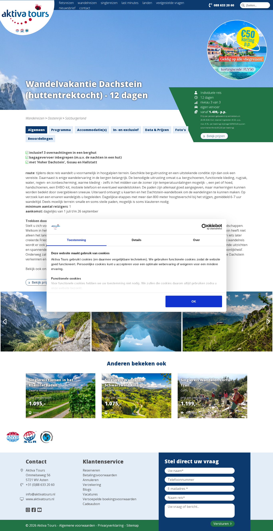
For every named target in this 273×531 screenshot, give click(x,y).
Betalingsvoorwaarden (100, 475)
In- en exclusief (126, 130)
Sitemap (133, 525)
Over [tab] (196, 240)
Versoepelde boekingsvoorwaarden (109, 499)
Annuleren (91, 480)
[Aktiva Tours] (27, 17)
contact (84, 8)
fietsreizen (66, 3)
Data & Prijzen (157, 130)
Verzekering (92, 484)
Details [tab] (136, 240)
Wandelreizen (35, 118)
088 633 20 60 (224, 5)
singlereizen (109, 3)
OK (193, 301)
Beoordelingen (40, 138)
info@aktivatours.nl (40, 494)
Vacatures (90, 494)
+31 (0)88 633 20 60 (40, 484)
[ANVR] (11, 436)
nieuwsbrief (67, 8)
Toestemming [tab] (76, 240)
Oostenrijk (55, 118)
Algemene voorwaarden (77, 525)
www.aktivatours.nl (40, 499)
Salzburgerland (75, 118)
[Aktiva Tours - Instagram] (28, 509)
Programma (61, 130)
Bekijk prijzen (215, 136)
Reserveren (91, 470)
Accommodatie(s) (92, 130)
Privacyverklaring (111, 525)
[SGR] (28, 436)
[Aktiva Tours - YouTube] (39, 509)
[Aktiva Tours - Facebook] (34, 509)
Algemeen (36, 130)
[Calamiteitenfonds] (45, 436)
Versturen (221, 523)
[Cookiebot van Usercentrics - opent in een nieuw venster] (204, 227)
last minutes (130, 3)
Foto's (180, 130)
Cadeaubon (91, 504)
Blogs (87, 489)
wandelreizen (87, 3)
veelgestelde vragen (170, 3)
